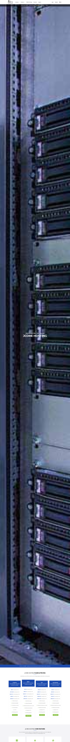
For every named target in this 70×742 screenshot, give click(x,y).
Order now (28, 715)
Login (52, 2)
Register (56, 2)
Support (39, 2)
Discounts (35, 2)
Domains (22, 2)
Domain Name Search (24, 5)
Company (17, 2)
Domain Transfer (32, 5)
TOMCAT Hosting (29, 2)
